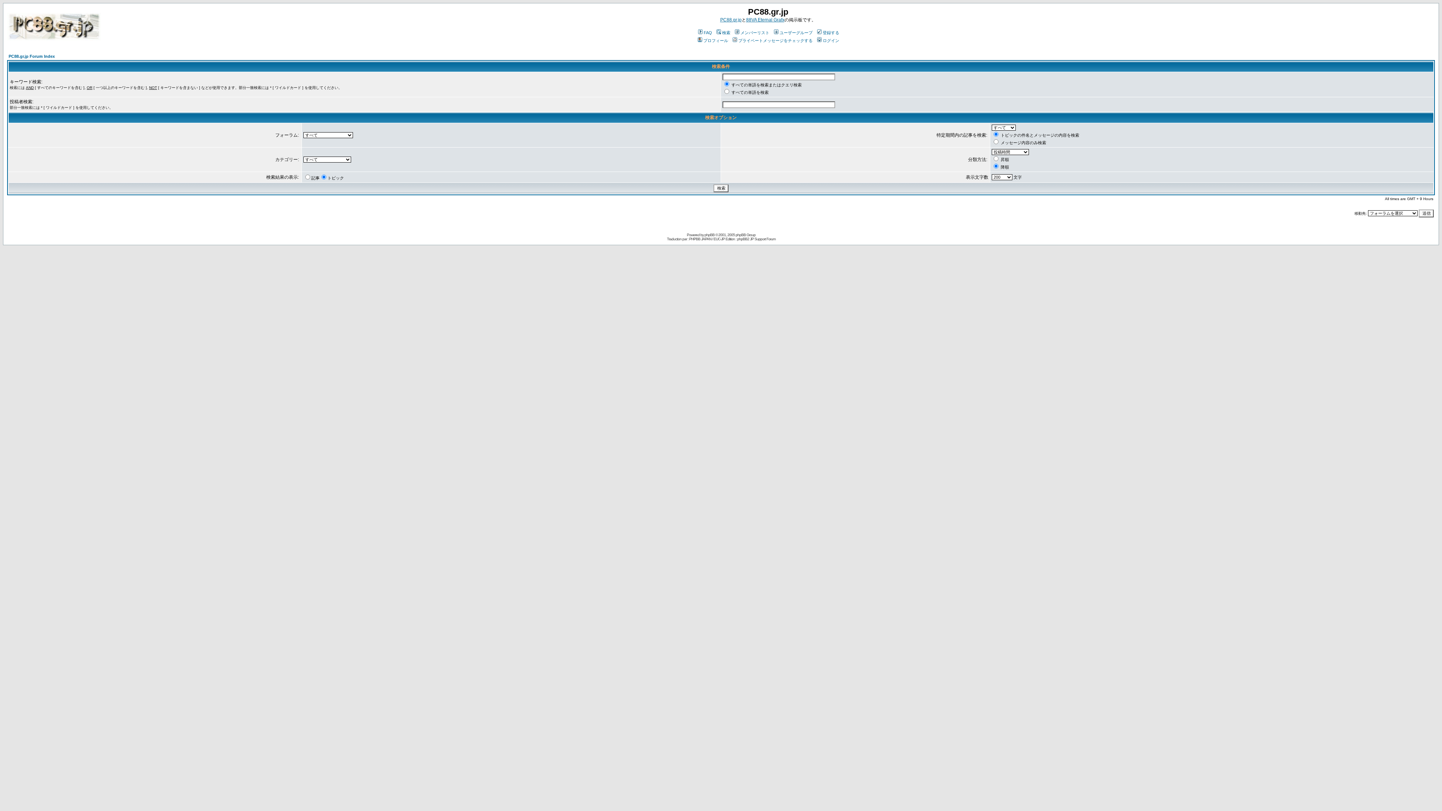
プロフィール (715, 40)
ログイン (831, 40)
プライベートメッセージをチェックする (775, 40)
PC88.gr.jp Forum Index (32, 56)
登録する (831, 32)
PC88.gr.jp (731, 20)
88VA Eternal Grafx (765, 20)
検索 (726, 32)
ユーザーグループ (796, 32)
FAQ (708, 32)
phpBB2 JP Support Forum (756, 239)
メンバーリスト (755, 32)
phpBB (709, 235)
